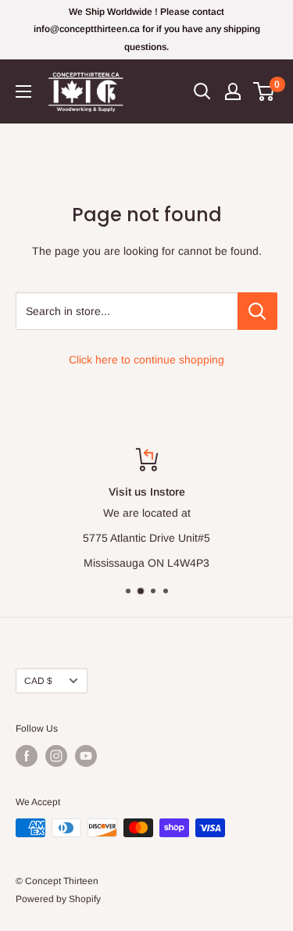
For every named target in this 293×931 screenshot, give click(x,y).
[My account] (233, 91)
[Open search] (202, 91)
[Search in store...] (257, 311)
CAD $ (38, 680)
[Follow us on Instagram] (56, 756)
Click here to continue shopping (146, 359)
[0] (264, 91)
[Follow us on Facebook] (27, 756)
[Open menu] (23, 91)
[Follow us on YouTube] (86, 756)
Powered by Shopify (58, 898)
